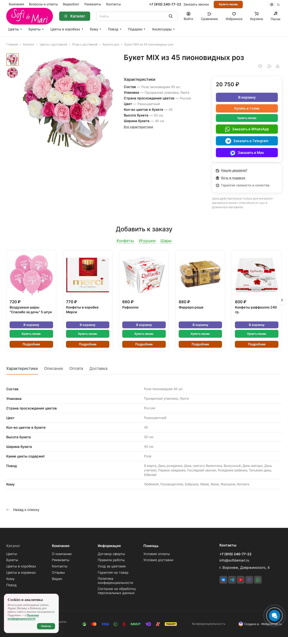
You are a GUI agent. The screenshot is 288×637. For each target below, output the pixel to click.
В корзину (247, 97)
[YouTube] (241, 580)
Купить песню (228, 4)
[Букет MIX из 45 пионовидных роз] (68, 101)
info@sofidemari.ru (234, 560)
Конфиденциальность (208, 624)
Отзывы (58, 572)
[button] (282, 300)
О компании (62, 554)
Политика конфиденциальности (115, 581)
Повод (113, 29)
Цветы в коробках (65, 29)
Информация (109, 546)
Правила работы (111, 560)
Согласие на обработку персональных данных (117, 591)
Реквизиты (60, 560)
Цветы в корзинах (21, 572)
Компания (60, 546)
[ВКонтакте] (223, 580)
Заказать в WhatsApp (250, 129)
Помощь (150, 546)
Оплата (76, 368)
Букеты (35, 29)
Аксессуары (162, 29)
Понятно (46, 626)
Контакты (59, 566)
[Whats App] (258, 580)
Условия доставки (158, 560)
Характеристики (22, 368)
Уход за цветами (112, 566)
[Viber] (249, 580)
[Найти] (171, 16)
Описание (53, 368)
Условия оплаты (156, 554)
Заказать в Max (251, 153)
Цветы (13, 29)
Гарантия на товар (113, 572)
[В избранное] (260, 66)
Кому (94, 29)
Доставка (98, 368)
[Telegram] (232, 580)
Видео (57, 579)
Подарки (135, 29)
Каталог (13, 546)
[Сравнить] (269, 66)
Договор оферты (111, 554)
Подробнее (31, 344)
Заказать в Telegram (250, 141)
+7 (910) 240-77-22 (165, 4)
